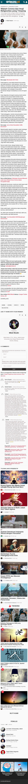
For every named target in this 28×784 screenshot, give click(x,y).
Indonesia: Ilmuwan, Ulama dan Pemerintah (13, 599)
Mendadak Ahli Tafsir (12, 80)
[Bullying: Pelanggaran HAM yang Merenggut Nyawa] (14, 615)
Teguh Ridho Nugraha (12, 751)
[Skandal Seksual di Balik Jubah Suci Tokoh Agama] (14, 499)
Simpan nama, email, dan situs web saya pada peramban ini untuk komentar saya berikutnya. (14, 362)
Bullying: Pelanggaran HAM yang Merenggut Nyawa (11, 623)
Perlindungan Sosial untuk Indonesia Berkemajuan (21, 774)
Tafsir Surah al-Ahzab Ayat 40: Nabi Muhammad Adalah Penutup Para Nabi (12, 644)
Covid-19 (16, 305)
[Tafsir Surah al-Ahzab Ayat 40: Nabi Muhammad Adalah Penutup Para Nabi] (14, 635)
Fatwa (22, 305)
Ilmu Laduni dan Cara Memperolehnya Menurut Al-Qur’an (12, 706)
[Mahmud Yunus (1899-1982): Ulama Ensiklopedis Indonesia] (14, 675)
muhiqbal (8, 746)
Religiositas (5, 307)
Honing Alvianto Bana (12, 740)
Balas (6, 383)
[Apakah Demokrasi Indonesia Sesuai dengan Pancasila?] (14, 521)
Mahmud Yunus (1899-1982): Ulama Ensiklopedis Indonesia (11, 684)
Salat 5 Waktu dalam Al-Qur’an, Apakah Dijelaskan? (12, 664)
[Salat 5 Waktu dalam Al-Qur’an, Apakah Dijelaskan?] (14, 655)
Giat (7, 724)
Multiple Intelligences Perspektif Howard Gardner (7, 774)
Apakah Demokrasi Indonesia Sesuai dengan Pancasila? (12, 532)
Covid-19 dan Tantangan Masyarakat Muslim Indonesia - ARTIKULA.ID (14, 463)
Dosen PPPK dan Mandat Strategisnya (10, 577)
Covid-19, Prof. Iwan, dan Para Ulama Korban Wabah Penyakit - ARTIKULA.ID (15, 459)
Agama (3, 305)
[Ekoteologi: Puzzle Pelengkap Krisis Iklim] (14, 545)
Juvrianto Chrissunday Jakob (14, 728)
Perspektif (4, 6)
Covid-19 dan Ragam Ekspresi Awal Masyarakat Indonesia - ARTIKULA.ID (15, 454)
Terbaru (3, 724)
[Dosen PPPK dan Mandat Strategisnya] (14, 568)
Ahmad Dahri (9, 734)
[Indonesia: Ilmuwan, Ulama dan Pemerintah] (14, 590)
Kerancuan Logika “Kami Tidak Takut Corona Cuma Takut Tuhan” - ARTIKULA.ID (15, 450)
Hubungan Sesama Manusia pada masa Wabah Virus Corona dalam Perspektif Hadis (14, 180)
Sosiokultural (13, 6)
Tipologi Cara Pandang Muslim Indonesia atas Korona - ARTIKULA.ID (15, 446)
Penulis (14, 721)
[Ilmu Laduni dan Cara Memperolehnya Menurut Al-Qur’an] (14, 697)
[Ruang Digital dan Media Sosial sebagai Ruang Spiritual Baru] (14, 477)
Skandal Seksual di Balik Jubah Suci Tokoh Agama (13, 508)
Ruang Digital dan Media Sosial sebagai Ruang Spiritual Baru (13, 486)
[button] (1, 2)
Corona (9, 305)
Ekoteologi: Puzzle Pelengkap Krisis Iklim (9, 554)
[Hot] (3, 493)
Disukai (10, 724)
